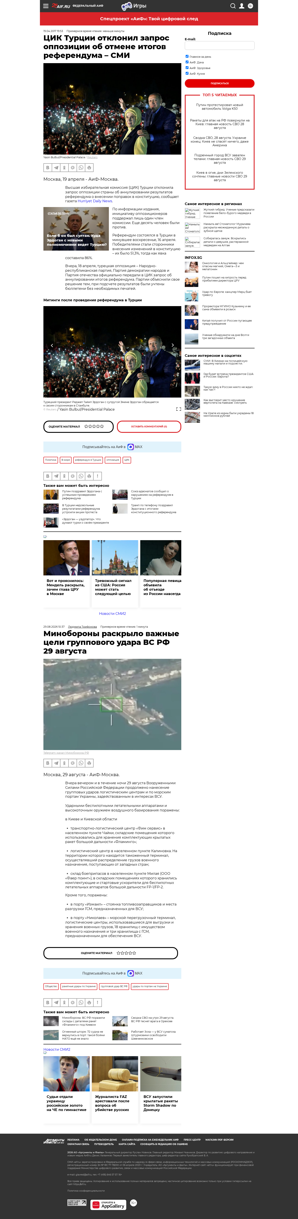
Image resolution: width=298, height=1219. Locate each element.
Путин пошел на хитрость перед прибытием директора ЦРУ (224, 279)
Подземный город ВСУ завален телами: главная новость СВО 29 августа (220, 159)
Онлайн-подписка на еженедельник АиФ (150, 1139)
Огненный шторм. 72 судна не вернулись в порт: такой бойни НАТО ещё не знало (83, 1035)
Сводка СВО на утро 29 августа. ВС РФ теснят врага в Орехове (152, 1019)
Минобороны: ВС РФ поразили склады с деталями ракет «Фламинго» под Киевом (83, 1021)
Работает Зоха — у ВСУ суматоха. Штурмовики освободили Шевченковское (153, 1035)
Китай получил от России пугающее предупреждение (227, 322)
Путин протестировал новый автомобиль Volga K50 (219, 107)
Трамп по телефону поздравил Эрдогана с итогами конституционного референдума (153, 509)
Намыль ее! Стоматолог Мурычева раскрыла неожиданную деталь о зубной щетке (227, 227)
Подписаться (220, 83)
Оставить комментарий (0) (149, 426)
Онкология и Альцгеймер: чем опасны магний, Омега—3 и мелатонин (223, 266)
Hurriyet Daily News (95, 201)
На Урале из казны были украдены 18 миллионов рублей (229, 414)
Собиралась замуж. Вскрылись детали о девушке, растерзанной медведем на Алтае (226, 242)
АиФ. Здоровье (200, 68)
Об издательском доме (100, 1139)
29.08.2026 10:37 (54, 626)
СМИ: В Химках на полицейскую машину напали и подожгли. (225, 362)
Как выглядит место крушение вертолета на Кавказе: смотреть (225, 401)
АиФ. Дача (197, 62)
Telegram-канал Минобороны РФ (66, 752)
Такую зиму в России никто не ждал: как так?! (228, 388)
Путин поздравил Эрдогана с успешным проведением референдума (82, 495)
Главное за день (200, 56)
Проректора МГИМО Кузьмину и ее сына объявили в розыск (226, 308)
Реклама (73, 1139)
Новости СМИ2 (112, 614)
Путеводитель (104, 1144)
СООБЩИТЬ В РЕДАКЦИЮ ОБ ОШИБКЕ (164, 1144)
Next (173, 345)
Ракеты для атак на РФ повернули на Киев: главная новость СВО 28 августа (220, 124)
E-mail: (190, 39)
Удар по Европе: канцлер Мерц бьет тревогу (227, 293)
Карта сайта (127, 1144)
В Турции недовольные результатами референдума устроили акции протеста (81, 509)
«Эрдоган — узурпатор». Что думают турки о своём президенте (85, 521)
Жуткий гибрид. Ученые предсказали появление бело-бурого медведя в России (229, 213)
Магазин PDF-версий (219, 1139)
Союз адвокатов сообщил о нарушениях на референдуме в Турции (152, 495)
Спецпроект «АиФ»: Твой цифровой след (149, 18)
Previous (52, 345)
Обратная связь (78, 1144)
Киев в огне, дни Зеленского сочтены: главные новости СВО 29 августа (219, 176)
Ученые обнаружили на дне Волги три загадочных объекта (225, 337)
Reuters (92, 157)
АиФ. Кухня (197, 73)
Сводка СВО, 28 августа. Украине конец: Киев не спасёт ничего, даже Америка (220, 141)
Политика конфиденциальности (86, 1190)
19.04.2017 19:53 (53, 31)
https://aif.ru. (79, 1184)
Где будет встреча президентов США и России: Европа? (228, 375)
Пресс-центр (192, 1139)
